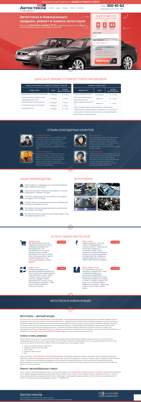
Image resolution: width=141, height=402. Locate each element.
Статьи (72, 7)
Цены (58, 7)
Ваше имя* (97, 33)
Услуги (51, 7)
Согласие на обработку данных (105, 48)
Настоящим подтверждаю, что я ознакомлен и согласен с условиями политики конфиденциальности (106, 53)
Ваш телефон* (98, 40)
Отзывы (65, 7)
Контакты (80, 7)
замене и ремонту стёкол (86, 1)
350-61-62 (112, 7)
